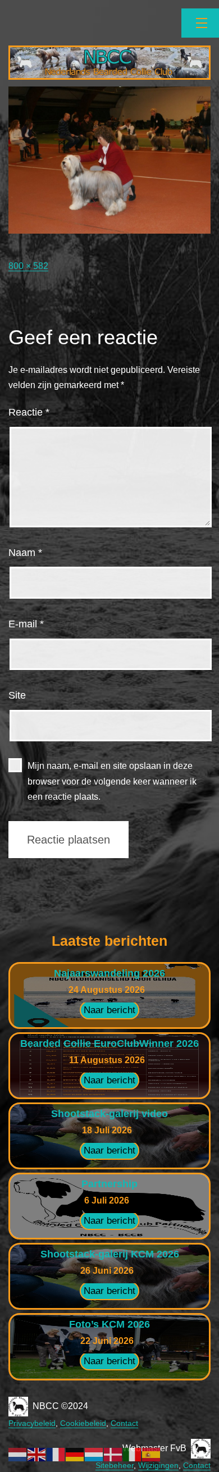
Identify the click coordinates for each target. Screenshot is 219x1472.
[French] (56, 1454)
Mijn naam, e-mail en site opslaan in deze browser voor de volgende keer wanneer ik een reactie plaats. (112, 781)
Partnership (109, 1184)
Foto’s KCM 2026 (109, 1324)
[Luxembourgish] (94, 1454)
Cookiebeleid (83, 1423)
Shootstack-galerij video (109, 1113)
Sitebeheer (114, 1465)
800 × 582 (28, 266)
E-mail (26, 624)
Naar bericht (109, 1010)
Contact (124, 1423)
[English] (37, 1454)
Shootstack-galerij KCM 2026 (109, 1254)
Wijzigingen (158, 1465)
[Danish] (113, 1454)
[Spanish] (151, 1454)
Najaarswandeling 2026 (109, 973)
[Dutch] (18, 1454)
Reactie (28, 412)
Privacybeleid (32, 1423)
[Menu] (200, 23)
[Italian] (132, 1454)
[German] (75, 1454)
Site (17, 695)
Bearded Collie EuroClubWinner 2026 (109, 1043)
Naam (25, 552)
